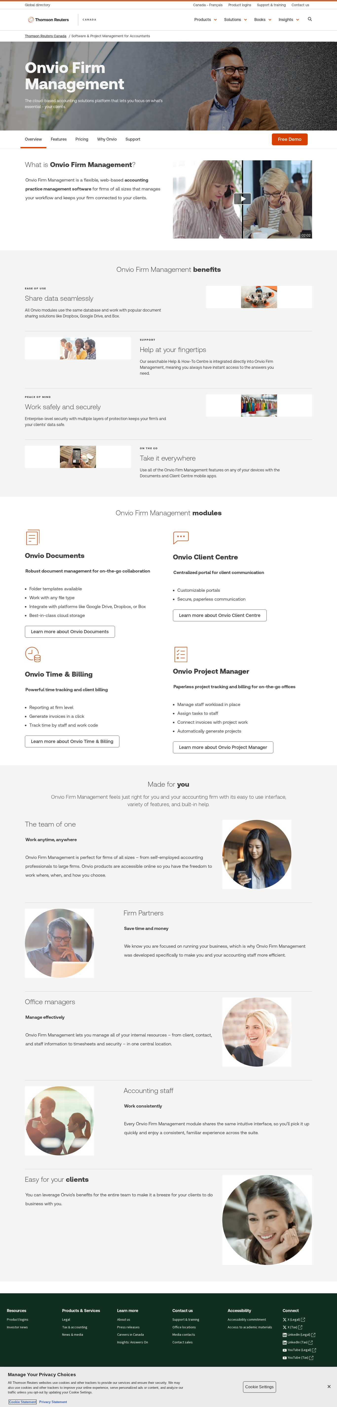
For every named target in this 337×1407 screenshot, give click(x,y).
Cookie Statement (22, 1402)
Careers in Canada (130, 1335)
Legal (66, 1319)
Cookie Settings (259, 1387)
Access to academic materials (250, 1327)
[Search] (310, 19)
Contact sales (182, 1342)
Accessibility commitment (247, 1319)
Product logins (17, 1319)
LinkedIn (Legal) (299, 1335)
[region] (168, 1387)
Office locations (184, 1327)
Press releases (128, 1327)
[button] (206, 19)
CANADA (89, 19)
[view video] (242, 199)
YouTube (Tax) (298, 1357)
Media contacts (183, 1335)
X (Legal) (294, 1319)
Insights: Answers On (132, 1342)
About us (123, 1319)
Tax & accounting (74, 1327)
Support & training (185, 1319)
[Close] (329, 1386)
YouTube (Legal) (299, 1350)
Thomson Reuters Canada (45, 36)
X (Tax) (292, 1327)
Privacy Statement (52, 1402)
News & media (72, 1335)
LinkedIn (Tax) (298, 1342)
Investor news (17, 1327)
